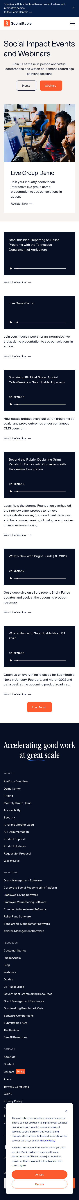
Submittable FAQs (15, 1023)
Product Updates (15, 846)
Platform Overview (16, 781)
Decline (39, 1184)
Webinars (10, 972)
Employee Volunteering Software (25, 902)
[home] (18, 23)
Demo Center (12, 788)
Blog (7, 965)
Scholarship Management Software (27, 924)
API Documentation (16, 832)
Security (9, 817)
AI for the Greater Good (19, 825)
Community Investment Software (25, 909)
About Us (9, 1057)
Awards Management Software (24, 931)
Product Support (14, 839)
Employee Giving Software (21, 895)
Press (7, 1079)
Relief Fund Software (17, 916)
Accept (39, 1174)
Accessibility (12, 810)
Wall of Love (12, 861)
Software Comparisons (19, 1016)
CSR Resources (14, 987)
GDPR (8, 1094)
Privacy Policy (47, 1140)
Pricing (8, 796)
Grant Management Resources (24, 1001)
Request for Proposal (17, 853)
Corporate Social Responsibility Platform (30, 887)
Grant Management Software (23, 880)
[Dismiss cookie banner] (66, 1111)
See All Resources (15, 1037)
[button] (71, 23)
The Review (11, 1030)
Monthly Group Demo (17, 803)
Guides (8, 979)
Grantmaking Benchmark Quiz (23, 1008)
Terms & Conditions (16, 1087)
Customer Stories (15, 950)
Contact (9, 1064)
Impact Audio (12, 958)
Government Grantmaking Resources (28, 994)
